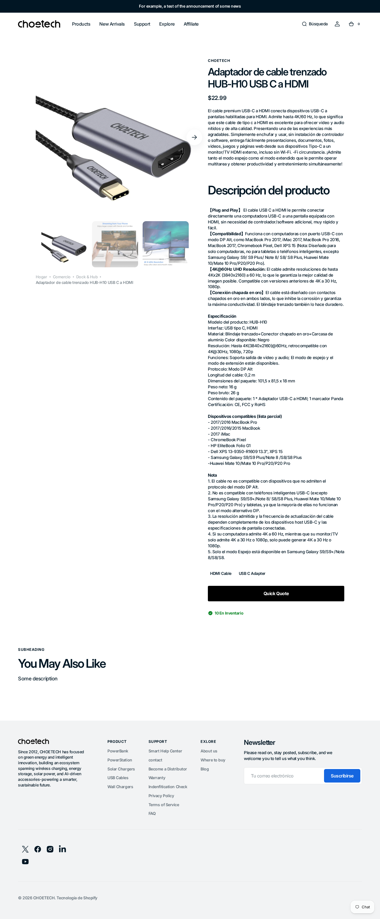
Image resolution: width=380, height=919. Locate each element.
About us (209, 750)
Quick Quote (276, 593)
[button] (315, 24)
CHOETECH (44, 897)
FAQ (152, 813)
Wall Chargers (120, 786)
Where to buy (213, 759)
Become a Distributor (168, 768)
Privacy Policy (161, 795)
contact (155, 759)
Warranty (157, 777)
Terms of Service (164, 804)
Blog (205, 768)
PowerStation (119, 759)
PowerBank (117, 750)
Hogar (41, 276)
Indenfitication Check (168, 786)
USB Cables (118, 777)
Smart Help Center (165, 750)
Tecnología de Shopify (77, 897)
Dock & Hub (87, 276)
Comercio (62, 276)
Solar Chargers (121, 768)
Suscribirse (342, 776)
